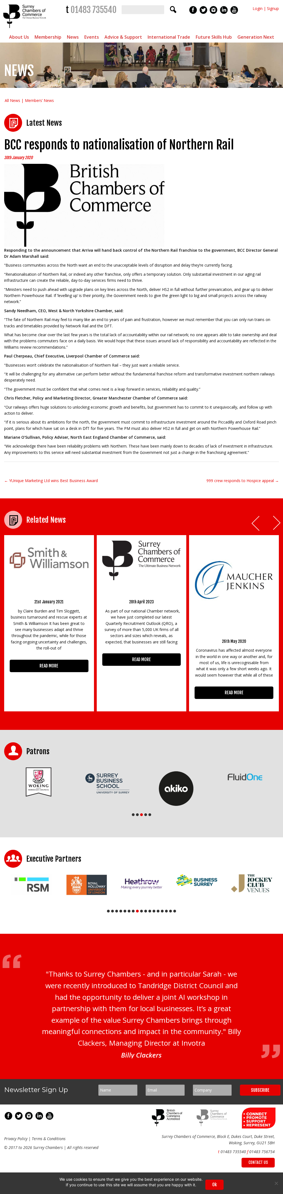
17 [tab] (174, 911)
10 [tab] (145, 911)
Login (258, 8)
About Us (19, 37)
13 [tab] (158, 911)
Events (91, 37)
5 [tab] (149, 814)
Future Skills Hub (214, 37)
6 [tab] (129, 911)
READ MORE (49, 666)
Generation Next (255, 37)
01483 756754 (262, 1151)
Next (277, 523)
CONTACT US (258, 1162)
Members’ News (39, 100)
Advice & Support (123, 37)
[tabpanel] (38, 782)
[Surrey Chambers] (25, 29)
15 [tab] (166, 911)
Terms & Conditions (48, 1138)
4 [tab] (145, 814)
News (73, 37)
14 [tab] (162, 911)
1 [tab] (133, 814)
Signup (273, 8)
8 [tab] (137, 911)
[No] (276, 1183)
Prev (255, 523)
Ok (214, 1184)
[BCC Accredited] (168, 1124)
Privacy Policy (15, 1138)
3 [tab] (141, 814)
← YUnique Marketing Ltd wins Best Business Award (51, 480)
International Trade (169, 37)
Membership (48, 37)
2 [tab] (137, 814)
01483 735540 (93, 10)
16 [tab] (170, 911)
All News (12, 100)
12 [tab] (154, 911)
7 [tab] (133, 911)
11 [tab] (149, 911)
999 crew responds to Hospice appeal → (242, 480)
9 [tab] (141, 911)
